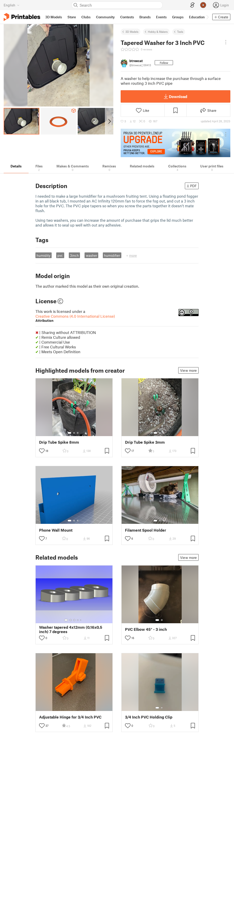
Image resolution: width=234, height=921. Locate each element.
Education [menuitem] (197, 17)
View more (188, 370)
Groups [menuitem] (177, 17)
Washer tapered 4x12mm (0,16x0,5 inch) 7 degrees (70, 629)
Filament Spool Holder (145, 530)
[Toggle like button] (42, 451)
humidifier (112, 255)
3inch (74, 255)
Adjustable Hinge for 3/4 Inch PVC (70, 717)
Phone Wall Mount (55, 530)
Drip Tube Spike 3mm (145, 442)
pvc (60, 255)
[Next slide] (109, 121)
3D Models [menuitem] (53, 17)
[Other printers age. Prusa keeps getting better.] (175, 143)
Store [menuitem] (71, 17)
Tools (180, 31)
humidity (43, 255)
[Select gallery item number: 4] (78, 620)
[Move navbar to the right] (207, 17)
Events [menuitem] (161, 17)
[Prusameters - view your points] (203, 5)
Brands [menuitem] (145, 17)
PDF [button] (193, 186)
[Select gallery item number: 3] (78, 433)
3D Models (131, 31)
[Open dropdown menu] (225, 42)
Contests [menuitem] (127, 17)
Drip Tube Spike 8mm (59, 442)
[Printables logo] (22, 17)
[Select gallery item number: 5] (81, 620)
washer (91, 255)
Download (178, 96)
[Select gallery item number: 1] (69, 433)
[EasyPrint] (192, 5)
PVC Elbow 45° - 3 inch (146, 629)
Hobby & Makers (158, 31)
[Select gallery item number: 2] (74, 433)
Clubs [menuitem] (85, 17)
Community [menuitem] (105, 17)
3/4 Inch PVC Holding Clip (148, 717)
